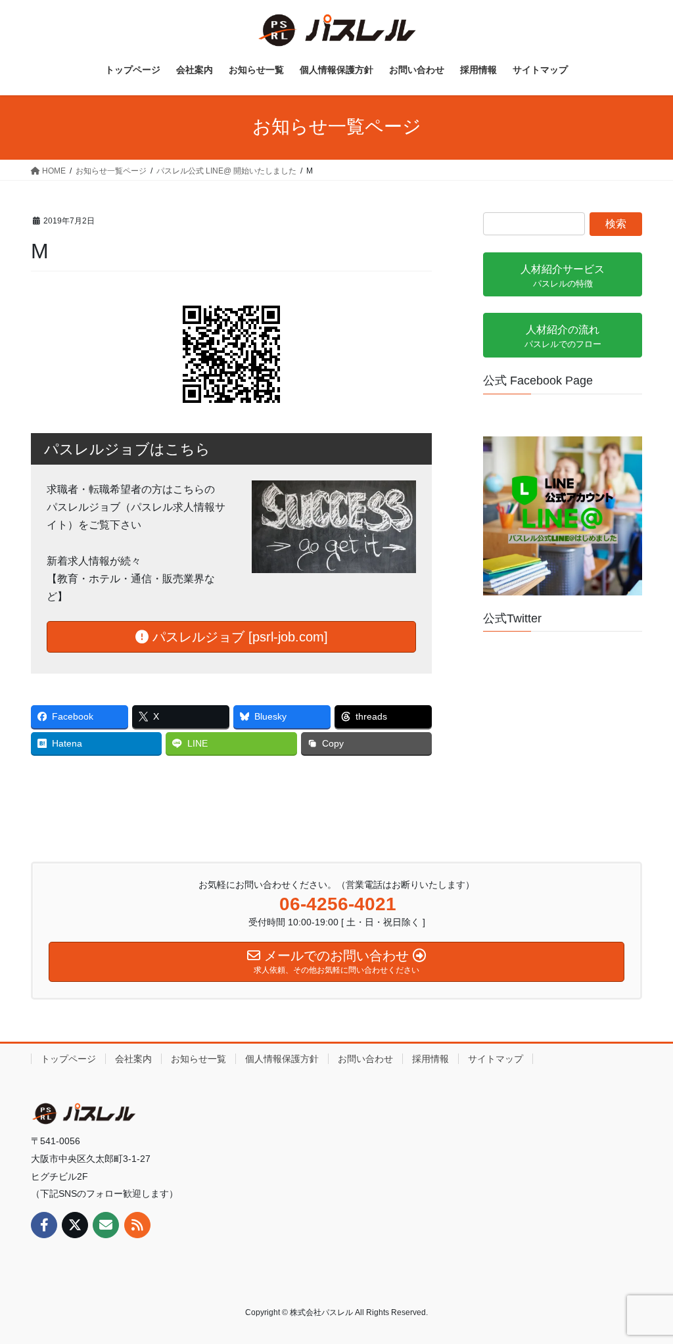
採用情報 (430, 1059)
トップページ (68, 1059)
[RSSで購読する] (137, 1225)
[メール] (106, 1225)
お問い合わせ (365, 1059)
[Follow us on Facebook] (44, 1225)
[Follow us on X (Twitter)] (75, 1225)
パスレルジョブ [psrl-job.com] (238, 637)
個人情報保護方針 (282, 1059)
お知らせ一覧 (198, 1059)
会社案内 (133, 1059)
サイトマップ (495, 1059)
